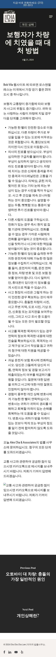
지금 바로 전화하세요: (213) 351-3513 (28, 4)
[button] (51, 16)
